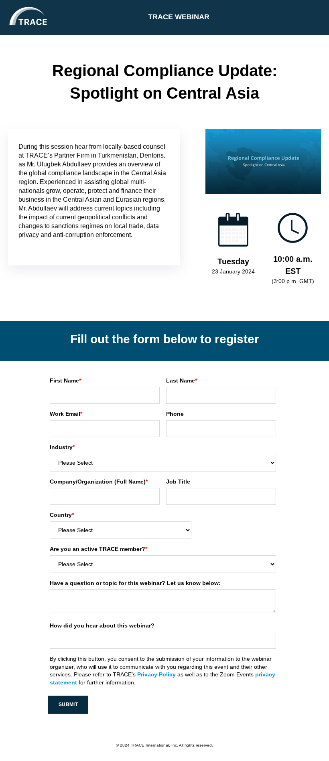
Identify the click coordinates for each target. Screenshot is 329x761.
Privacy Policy (156, 674)
